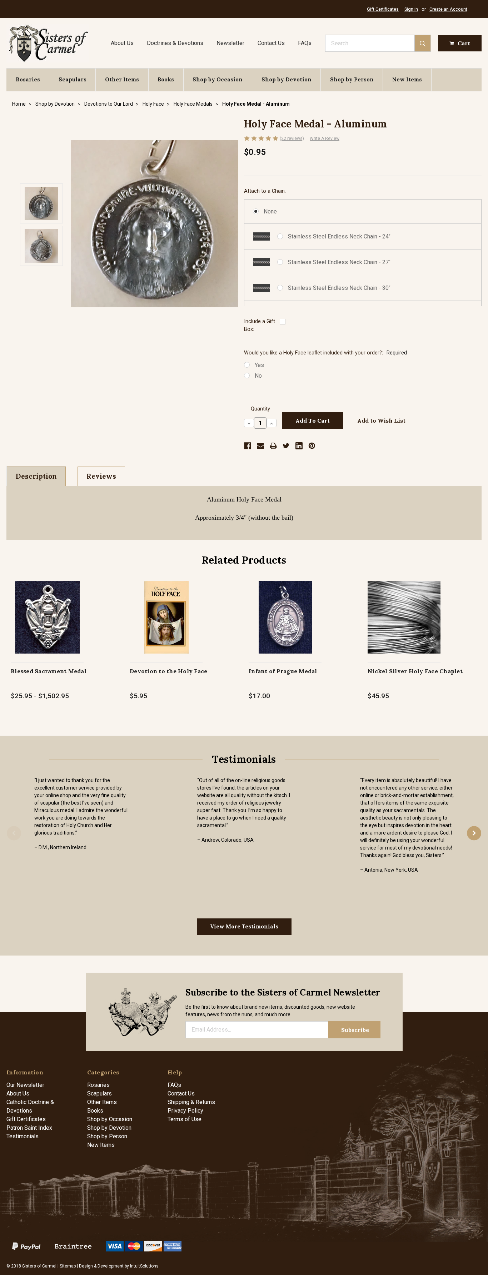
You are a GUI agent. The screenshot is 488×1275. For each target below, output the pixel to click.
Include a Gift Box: (259, 325)
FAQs (305, 43)
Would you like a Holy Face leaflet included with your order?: (325, 353)
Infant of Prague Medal (283, 671)
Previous (14, 833)
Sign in (411, 9)
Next (474, 833)
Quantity (260, 409)
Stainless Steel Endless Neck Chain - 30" (339, 287)
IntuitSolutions (144, 1266)
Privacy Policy (185, 1110)
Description (36, 476)
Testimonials (22, 1136)
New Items (407, 79)
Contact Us (271, 43)
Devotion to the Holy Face (168, 671)
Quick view (47, 609)
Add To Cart (166, 624)
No (258, 375)
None (270, 211)
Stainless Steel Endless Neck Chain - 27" (339, 262)
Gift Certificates (383, 9)
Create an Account (448, 9)
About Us (122, 43)
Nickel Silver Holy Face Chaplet (415, 671)
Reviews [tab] (101, 476)
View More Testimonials (244, 926)
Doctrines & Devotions (175, 43)
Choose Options (47, 624)
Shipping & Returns (191, 1102)
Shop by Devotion (287, 79)
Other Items (122, 79)
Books (166, 79)
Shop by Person (352, 79)
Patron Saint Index (29, 1127)
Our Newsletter (25, 1085)
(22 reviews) (292, 138)
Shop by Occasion (218, 79)
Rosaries (28, 79)
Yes (259, 365)
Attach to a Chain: (265, 191)
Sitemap (68, 1266)
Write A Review (324, 138)
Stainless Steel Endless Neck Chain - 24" (339, 236)
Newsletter (230, 43)
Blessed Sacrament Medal (48, 671)
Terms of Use (184, 1119)
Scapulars (72, 79)
